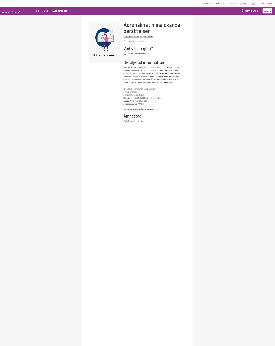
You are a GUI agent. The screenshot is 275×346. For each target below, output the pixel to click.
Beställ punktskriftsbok (138, 54)
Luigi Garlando (146, 37)
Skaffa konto (221, 3)
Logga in (267, 11)
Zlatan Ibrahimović (131, 37)
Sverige (141, 121)
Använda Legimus (238, 3)
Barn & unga (251, 11)
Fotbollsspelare (129, 121)
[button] (140, 109)
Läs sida (268, 3)
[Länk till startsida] (16, 11)
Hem (37, 11)
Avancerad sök (59, 11)
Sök (46, 11)
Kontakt (207, 3)
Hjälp (253, 3)
